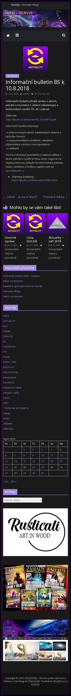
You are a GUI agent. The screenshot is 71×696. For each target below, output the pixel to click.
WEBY (6, 418)
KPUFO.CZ (8, 367)
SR (48, 93)
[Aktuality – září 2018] (57, 215)
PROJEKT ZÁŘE (11, 392)
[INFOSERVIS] (8, 35)
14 (15, 461)
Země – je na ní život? (20, 197)
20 (6, 467)
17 (42, 461)
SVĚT (6, 403)
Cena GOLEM (32, 239)
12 (61, 455)
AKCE (6, 315)
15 (24, 461)
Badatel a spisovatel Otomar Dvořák (22, 286)
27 (6, 473)
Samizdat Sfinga (30, 4)
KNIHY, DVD (9, 362)
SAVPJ (6, 398)
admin (26, 93)
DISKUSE (8, 336)
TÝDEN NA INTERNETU (16, 408)
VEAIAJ (6, 413)
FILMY (6, 356)
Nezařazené (9, 377)
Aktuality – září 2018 (56, 239)
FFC (5, 351)
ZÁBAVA (7, 423)
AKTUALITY (12, 76)
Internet (41, 93)
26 (61, 467)
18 (52, 461)
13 (6, 461)
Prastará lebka (55, 197)
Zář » (13, 481)
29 (24, 473)
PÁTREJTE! (8, 382)
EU (4, 341)
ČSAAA (6, 331)
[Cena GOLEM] (35, 215)
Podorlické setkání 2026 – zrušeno (21, 275)
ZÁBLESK (8, 428)
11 (52, 455)
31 (42, 473)
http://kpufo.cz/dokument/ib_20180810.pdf (31, 119)
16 (33, 461)
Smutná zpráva (10, 239)
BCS (5, 326)
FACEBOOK (9, 346)
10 (42, 455)
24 (42, 467)
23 (33, 467)
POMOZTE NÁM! (12, 387)
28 (15, 473)
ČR (35, 93)
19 (61, 461)
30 (33, 473)
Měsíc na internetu (13, 281)
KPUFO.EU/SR (10, 372)
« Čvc (6, 481)
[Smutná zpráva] (13, 215)
